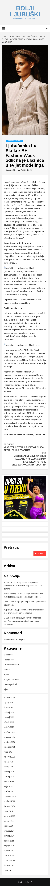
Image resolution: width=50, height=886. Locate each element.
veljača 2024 (9, 845)
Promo (7, 669)
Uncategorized (10, 684)
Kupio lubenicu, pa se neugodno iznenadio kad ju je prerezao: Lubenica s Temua (24, 611)
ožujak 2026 (9, 722)
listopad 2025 (9, 747)
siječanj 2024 (9, 850)
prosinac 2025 (9, 737)
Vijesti (6, 689)
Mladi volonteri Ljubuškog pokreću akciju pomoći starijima (24, 447)
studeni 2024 (9, 801)
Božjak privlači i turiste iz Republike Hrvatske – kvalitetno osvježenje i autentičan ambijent (24, 595)
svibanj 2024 (9, 831)
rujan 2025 (8, 752)
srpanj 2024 (8, 821)
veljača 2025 (9, 786)
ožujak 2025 (9, 781)
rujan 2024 (8, 811)
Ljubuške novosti (14, 141)
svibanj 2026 (9, 712)
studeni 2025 (9, 742)
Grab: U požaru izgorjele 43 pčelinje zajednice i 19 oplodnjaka (25, 603)
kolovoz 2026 (9, 697)
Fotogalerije (9, 659)
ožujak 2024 (9, 840)
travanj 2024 (9, 835)
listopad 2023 (9, 865)
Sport (6, 674)
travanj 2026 (9, 717)
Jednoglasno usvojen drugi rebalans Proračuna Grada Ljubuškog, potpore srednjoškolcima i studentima (29, 459)
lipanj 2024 (8, 826)
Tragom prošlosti (11, 679)
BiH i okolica (9, 654)
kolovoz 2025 (9, 756)
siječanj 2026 (9, 732)
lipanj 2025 (8, 766)
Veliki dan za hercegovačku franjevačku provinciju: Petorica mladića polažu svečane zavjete (23, 585)
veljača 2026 (9, 727)
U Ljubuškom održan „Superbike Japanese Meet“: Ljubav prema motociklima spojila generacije (22, 620)
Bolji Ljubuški (25, 11)
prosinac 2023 (9, 855)
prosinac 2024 (9, 796)
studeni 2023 (9, 860)
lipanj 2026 (8, 707)
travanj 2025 (9, 776)
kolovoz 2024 (9, 816)
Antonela (12, 169)
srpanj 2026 (8, 702)
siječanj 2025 (9, 791)
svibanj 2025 (9, 771)
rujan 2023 (8, 870)
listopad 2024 (9, 806)
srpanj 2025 (8, 761)
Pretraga (11, 547)
